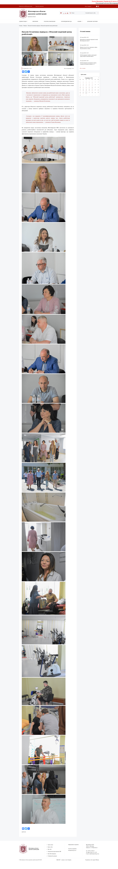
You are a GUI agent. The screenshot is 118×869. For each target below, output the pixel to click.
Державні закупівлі (92, 21)
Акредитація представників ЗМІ (54, 851)
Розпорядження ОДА (66, 21)
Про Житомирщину (52, 853)
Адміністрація (23, 21)
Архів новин (83, 74)
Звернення (35, 21)
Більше (79, 21)
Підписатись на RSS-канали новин (25, 6)
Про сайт (49, 849)
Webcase (97, 859)
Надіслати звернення (40, 6)
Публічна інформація (49, 21)
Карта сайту (50, 847)
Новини (25, 25)
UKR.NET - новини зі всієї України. (63, 859)
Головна (20, 25)
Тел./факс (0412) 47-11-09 (91, 852)
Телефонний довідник (52, 856)
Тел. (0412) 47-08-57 (90, 850)
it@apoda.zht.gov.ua (72, 850)
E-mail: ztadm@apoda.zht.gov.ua (92, 853)
